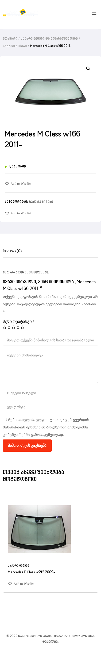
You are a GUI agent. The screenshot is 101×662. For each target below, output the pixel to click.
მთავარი (10, 39)
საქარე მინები (15, 46)
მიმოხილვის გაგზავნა (27, 445)
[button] (18, 184)
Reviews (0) (12, 251)
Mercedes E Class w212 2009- (31, 572)
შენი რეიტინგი (19, 321)
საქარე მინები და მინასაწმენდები (49, 39)
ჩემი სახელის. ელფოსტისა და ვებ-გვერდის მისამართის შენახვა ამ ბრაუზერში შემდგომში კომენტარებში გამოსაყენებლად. (46, 427)
